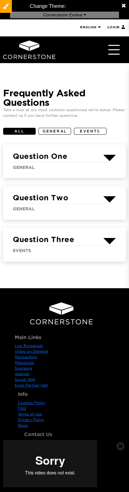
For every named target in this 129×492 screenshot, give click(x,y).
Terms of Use (30, 414)
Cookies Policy (31, 403)
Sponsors (23, 368)
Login (113, 27)
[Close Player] (120, 446)
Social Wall (25, 379)
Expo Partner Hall (31, 385)
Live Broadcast (29, 345)
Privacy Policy (31, 420)
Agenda (22, 374)
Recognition (26, 357)
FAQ (22, 408)
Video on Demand (31, 351)
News (23, 425)
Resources (24, 362)
